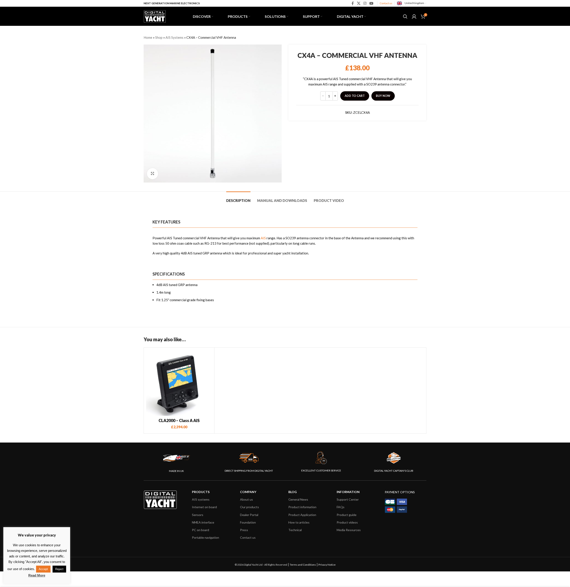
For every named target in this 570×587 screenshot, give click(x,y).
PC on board (200, 530)
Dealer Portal (249, 515)
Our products (249, 507)
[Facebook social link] (352, 3)
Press (244, 530)
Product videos (347, 522)
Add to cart (355, 95)
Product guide (346, 515)
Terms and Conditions (303, 564)
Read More (36, 575)
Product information (302, 507)
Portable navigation (205, 537)
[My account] (414, 16)
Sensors (197, 515)
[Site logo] (155, 16)
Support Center (348, 499)
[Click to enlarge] (152, 173)
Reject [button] (59, 569)
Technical (295, 530)
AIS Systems (174, 37)
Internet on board (204, 507)
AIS (263, 238)
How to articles (298, 522)
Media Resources (349, 530)
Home (148, 37)
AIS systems (201, 499)
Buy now (383, 95)
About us (246, 499)
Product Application (302, 515)
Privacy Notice (327, 564)
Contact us (386, 3)
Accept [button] (43, 569)
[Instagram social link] (365, 3)
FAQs (340, 507)
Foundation (248, 522)
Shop (159, 37)
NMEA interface (203, 522)
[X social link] (358, 3)
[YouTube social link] (371, 3)
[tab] (238, 198)
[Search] (405, 16)
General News (298, 499)
